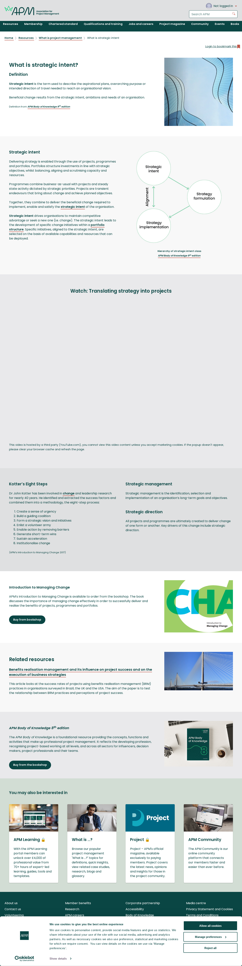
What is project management (60, 38)
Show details (58, 958)
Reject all (210, 947)
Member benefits (78, 903)
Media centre (196, 903)
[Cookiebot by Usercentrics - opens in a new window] (24, 958)
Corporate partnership (143, 903)
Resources (26, 38)
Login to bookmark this (221, 46)
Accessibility (135, 909)
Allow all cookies (210, 925)
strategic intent (73, 207)
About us (11, 903)
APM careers (74, 915)
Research (72, 909)
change (68, 493)
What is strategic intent (103, 38)
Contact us (13, 909)
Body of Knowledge (140, 915)
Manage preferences (208, 936)
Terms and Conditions (202, 915)
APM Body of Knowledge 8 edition (49, 106)
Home (9, 38)
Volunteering (14, 915)
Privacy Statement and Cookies (209, 909)
